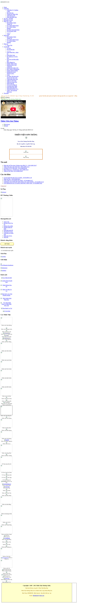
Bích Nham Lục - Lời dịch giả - (16, 169)
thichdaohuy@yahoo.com (38, 595)
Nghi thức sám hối (8, 230)
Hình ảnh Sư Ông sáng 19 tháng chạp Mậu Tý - (20, 165)
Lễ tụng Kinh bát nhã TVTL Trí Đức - (18, 177)
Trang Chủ (6, 221)
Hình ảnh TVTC (8, 236)
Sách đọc (6, 237)
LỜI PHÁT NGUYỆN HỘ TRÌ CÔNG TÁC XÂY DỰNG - (24, 182)
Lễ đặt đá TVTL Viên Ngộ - (15, 168)
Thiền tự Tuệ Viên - (13, 171)
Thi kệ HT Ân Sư (8, 231)
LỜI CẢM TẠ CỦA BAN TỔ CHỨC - (18, 180)
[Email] (6, 125)
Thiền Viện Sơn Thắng (10, 121)
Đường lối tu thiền (8, 226)
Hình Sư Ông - (12, 179)
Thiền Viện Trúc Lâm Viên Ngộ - (16, 167)
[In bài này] (7, 124)
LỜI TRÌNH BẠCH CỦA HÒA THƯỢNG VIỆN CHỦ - (23, 183)
